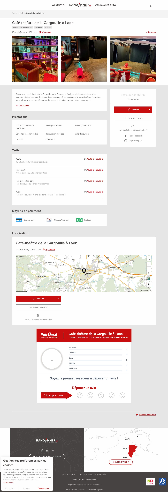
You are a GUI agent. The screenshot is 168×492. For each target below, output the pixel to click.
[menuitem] (59, 5)
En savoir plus (8, 482)
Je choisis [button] (26, 488)
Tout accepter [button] (43, 488)
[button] (151, 6)
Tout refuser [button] (10, 488)
